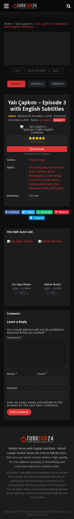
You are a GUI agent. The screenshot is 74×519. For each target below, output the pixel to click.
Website (12, 388)
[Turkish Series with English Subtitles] (24, 6)
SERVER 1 (16, 84)
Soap (41, 160)
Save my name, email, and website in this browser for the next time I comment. (35, 404)
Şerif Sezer (57, 188)
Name (12, 373)
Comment (14, 337)
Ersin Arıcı (35, 180)
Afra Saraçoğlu (38, 167)
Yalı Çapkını (45, 119)
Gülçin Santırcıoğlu (41, 184)
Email (42, 373)
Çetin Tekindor (38, 171)
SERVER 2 (37, 84)
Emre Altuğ (54, 175)
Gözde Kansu (51, 180)
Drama (33, 160)
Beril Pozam (56, 167)
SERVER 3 (58, 84)
